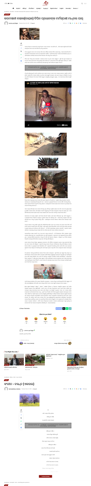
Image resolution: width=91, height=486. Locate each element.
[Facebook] (5, 3)
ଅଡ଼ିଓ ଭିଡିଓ (7, 14)
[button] (82, 3)
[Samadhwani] (45, 3)
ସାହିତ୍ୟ (6, 380)
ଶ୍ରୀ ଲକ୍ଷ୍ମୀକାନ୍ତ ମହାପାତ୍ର (14, 388)
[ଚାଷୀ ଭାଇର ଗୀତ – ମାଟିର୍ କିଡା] (35, 359)
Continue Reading (45, 476)
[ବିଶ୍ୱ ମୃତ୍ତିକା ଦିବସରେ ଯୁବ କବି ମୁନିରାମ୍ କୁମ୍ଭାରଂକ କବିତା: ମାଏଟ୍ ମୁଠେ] (77, 359)
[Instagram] (10, 3)
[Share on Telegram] (74, 23)
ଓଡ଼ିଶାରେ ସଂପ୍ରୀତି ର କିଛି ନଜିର (10, 367)
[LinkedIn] (12, 3)
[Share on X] (70, 23)
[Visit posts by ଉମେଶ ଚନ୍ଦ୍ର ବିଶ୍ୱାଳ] (21, 330)
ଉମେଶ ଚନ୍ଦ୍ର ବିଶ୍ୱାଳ (13, 23)
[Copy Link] (78, 23)
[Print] (80, 23)
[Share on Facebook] (68, 23)
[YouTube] (8, 3)
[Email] (76, 23)
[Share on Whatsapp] (72, 23)
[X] (7, 3)
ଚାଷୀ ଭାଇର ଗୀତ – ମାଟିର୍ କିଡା (31, 367)
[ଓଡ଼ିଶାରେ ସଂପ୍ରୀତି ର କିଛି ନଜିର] (14, 359)
